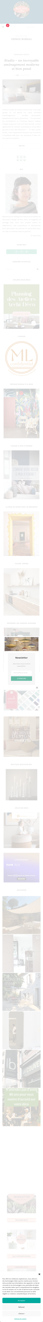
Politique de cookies (20, 1319)
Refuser (21, 1307)
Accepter (21, 1300)
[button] (39, 1274)
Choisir (21, 1314)
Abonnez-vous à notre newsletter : (21, 665)
